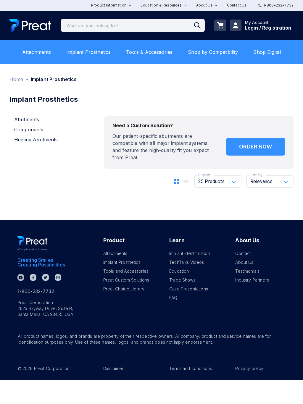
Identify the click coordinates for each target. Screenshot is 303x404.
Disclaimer (113, 368)
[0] (220, 25)
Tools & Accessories (149, 52)
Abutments (26, 119)
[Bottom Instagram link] (58, 277)
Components (28, 129)
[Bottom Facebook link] (33, 277)
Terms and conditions (190, 368)
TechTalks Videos (186, 262)
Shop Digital (267, 52)
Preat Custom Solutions (126, 279)
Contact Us (237, 5)
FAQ (173, 297)
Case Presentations (188, 288)
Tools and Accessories (126, 271)
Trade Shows (182, 279)
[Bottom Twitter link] (45, 277)
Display (204, 175)
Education (179, 271)
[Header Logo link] (30, 25)
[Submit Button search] (199, 25)
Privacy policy (249, 368)
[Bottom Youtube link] (20, 277)
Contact (243, 253)
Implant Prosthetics (88, 52)
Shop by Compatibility (213, 52)
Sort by (256, 175)
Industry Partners (252, 279)
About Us (244, 262)
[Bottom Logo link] (32, 243)
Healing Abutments (36, 140)
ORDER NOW (255, 146)
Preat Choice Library (123, 288)
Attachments (36, 52)
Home (16, 79)
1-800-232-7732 (278, 5)
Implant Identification (189, 253)
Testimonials (247, 271)
